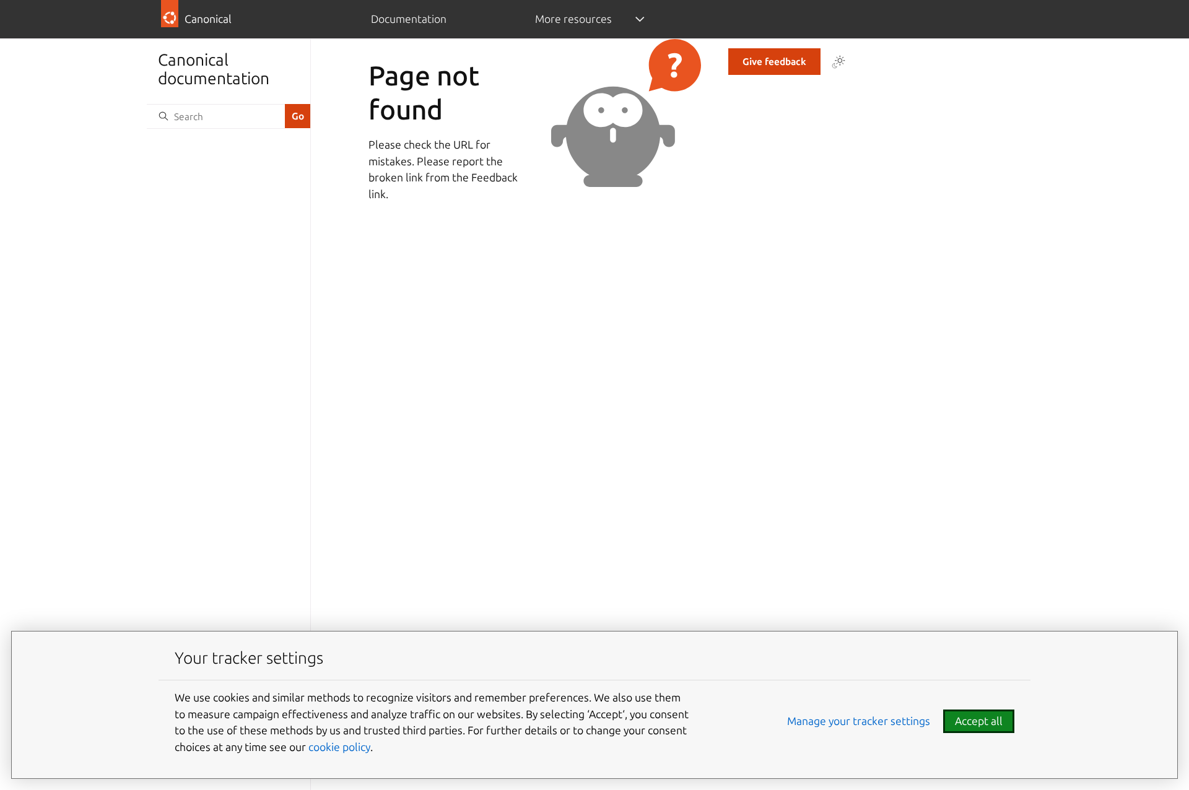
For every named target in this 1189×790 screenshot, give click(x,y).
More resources (573, 19)
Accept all (979, 721)
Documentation (408, 19)
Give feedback (774, 61)
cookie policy (339, 747)
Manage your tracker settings (858, 721)
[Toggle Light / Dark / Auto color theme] (838, 62)
